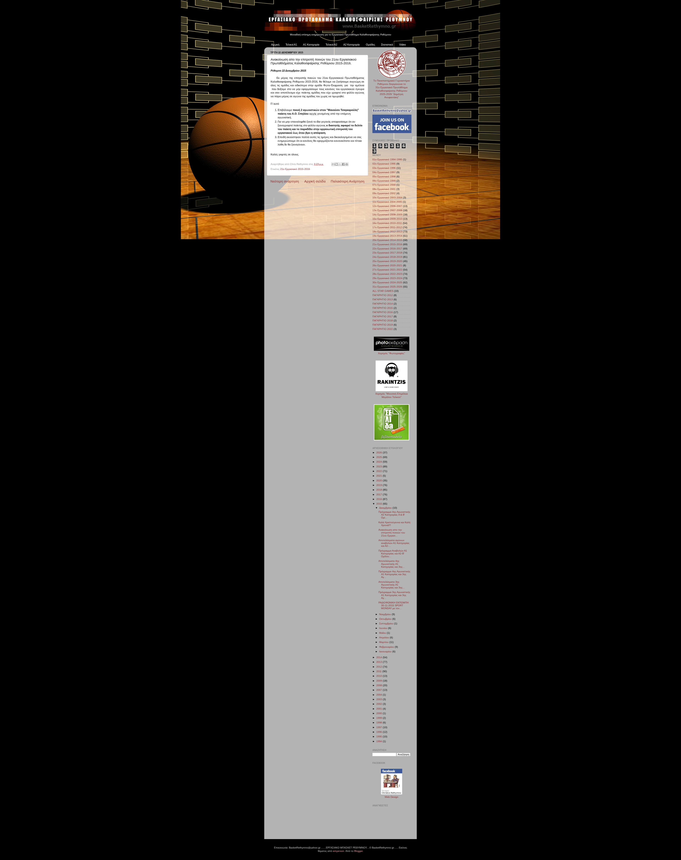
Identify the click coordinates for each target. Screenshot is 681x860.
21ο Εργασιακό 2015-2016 (295, 169)
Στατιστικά (387, 44)
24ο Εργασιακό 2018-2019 (387, 257)
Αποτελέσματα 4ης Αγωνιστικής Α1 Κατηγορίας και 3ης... (391, 564)
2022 (379, 471)
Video (402, 44)
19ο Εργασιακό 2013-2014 (387, 236)
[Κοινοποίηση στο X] (340, 164)
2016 (379, 499)
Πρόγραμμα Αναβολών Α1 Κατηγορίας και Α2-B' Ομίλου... (392, 553)
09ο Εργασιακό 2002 (384, 193)
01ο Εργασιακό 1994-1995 (387, 159)
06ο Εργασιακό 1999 (384, 180)
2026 (379, 452)
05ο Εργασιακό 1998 (384, 176)
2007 (379, 690)
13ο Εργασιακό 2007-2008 (387, 210)
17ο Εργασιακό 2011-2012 (387, 227)
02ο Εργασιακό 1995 (384, 163)
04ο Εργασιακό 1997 (384, 172)
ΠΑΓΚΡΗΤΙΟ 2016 (382, 312)
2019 (379, 485)
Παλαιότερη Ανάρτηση (347, 181)
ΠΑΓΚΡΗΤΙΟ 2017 (382, 316)
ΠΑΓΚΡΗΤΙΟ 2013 (382, 299)
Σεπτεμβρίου (386, 623)
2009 (379, 680)
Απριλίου (384, 637)
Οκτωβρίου (385, 619)
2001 (379, 708)
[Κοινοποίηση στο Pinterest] (346, 164)
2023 (379, 466)
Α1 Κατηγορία (311, 44)
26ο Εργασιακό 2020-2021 (387, 265)
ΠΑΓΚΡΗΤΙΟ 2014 (382, 303)
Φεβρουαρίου (387, 647)
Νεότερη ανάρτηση (284, 181)
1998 (379, 722)
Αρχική (275, 44)
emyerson (338, 851)
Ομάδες (370, 44)
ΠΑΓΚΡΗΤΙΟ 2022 (382, 329)
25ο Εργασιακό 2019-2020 (387, 261)
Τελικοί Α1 (291, 44)
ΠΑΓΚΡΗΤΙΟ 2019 (382, 325)
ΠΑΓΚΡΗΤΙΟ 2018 (382, 320)
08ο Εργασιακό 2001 (384, 189)
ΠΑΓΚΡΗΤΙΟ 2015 (382, 308)
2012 (379, 666)
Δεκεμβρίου (385, 508)
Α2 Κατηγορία (351, 44)
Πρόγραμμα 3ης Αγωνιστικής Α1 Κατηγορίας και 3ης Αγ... (394, 595)
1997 (379, 727)
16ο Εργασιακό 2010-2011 (387, 223)
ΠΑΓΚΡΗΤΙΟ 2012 (382, 295)
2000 (379, 713)
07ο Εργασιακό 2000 (384, 185)
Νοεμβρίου (385, 614)
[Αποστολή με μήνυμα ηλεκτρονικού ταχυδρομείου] (333, 164)
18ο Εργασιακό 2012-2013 (387, 231)
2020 (379, 480)
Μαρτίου (384, 642)
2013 (379, 662)
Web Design (391, 797)
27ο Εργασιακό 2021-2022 (387, 269)
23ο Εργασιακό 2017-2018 (387, 252)
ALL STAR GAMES (382, 291)
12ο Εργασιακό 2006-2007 (387, 206)
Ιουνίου (383, 628)
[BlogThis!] (336, 164)
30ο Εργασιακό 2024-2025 (387, 282)
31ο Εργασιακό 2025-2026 (387, 286)
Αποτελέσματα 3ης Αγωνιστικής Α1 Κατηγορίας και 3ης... (391, 585)
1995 (379, 736)
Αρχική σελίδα (315, 181)
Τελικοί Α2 (331, 44)
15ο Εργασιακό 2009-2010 (387, 219)
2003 (379, 699)
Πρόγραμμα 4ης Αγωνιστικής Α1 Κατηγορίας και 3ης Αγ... (394, 574)
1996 (379, 732)
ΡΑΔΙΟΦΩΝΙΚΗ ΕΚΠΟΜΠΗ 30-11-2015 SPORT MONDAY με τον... (393, 605)
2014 (379, 657)
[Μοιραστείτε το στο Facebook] (343, 164)
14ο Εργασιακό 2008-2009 (387, 214)
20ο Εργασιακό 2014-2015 (387, 240)
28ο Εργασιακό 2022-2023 (387, 274)
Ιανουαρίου (385, 651)
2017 (379, 494)
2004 (379, 694)
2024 (379, 461)
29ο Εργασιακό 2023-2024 (387, 278)
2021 (379, 475)
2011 (379, 671)
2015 (379, 503)
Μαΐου (383, 633)
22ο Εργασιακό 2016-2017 (387, 248)
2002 (379, 704)
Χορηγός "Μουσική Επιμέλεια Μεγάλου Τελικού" (391, 395)
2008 (379, 685)
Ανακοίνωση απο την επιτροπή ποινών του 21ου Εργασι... (391, 533)
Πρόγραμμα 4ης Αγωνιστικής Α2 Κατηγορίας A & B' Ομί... (394, 515)
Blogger (358, 851)
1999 (379, 718)
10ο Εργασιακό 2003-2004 (387, 197)
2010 (379, 676)
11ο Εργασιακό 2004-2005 (387, 202)
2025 (379, 457)
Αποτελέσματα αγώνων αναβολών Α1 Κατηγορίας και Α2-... (393, 543)
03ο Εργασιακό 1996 (384, 168)
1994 (379, 741)
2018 (379, 489)
